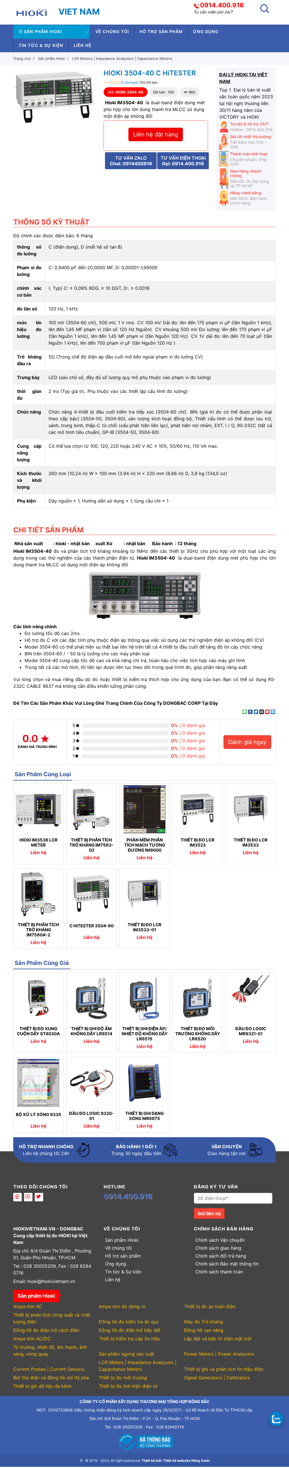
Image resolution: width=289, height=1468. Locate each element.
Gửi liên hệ (209, 1213)
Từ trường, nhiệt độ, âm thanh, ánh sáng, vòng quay (50, 1350)
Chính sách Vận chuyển (220, 1240)
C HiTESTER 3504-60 (91, 925)
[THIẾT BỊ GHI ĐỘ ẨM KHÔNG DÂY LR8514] (91, 998)
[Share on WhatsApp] (245, 712)
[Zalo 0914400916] (276, 1419)
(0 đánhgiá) (130, 82)
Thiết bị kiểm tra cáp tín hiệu (129, 1338)
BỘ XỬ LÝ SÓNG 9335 (38, 1114)
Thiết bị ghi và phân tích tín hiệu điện (223, 1369)
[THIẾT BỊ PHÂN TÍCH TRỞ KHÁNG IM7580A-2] (38, 894)
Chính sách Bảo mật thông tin (227, 1264)
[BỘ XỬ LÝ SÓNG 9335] (38, 1082)
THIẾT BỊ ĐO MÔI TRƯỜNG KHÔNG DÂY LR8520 (197, 1033)
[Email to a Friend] (261, 712)
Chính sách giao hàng (218, 1248)
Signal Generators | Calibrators (217, 1377)
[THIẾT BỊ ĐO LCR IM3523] (197, 809)
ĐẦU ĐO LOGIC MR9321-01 (250, 1031)
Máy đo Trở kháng (203, 1322)
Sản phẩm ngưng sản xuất (126, 1354)
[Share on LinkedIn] (273, 712)
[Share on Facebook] (250, 712)
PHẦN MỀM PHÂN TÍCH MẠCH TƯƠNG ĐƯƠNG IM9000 (144, 845)
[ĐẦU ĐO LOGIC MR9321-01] (250, 998)
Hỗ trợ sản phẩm (161, 31)
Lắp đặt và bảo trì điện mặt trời (217, 1338)
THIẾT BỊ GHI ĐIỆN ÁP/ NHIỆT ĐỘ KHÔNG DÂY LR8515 (145, 1033)
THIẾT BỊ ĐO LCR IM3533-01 (144, 927)
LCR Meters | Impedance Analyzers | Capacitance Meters (137, 1366)
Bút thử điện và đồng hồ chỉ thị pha (51, 1377)
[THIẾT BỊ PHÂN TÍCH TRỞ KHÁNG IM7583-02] (91, 809)
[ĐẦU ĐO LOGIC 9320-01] (91, 1082)
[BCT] (144, 1441)
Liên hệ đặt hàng (155, 134)
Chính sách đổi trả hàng (220, 1256)
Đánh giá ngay (247, 742)
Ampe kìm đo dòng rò (122, 1306)
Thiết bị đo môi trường (123, 1377)
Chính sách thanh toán (219, 1272)
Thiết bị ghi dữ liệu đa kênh (42, 1386)
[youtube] (28, 1197)
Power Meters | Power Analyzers (219, 1354)
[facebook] (17, 1197)
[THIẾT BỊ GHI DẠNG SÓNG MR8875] (144, 1082)
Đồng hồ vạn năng (203, 1330)
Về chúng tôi (112, 31)
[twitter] (39, 1197)
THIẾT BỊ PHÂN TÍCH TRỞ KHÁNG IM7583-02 (91, 845)
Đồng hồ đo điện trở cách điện (46, 1330)
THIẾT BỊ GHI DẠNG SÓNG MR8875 (144, 1116)
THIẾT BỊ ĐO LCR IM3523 (197, 843)
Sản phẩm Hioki (43, 31)
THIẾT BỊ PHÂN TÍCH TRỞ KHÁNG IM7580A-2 (38, 930)
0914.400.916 (222, 5)
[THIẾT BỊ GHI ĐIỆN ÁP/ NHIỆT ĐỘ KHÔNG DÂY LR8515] (144, 998)
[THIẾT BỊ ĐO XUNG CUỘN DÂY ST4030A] (38, 998)
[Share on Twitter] (256, 712)
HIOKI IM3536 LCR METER (38, 843)
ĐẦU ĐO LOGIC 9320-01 (91, 1116)
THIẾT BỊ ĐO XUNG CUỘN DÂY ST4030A (38, 1031)
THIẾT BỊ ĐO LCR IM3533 (251, 843)
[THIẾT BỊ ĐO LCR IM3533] (250, 809)
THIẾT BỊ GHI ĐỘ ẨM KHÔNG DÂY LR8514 (91, 1031)
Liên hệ (82, 45)
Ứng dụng (205, 31)
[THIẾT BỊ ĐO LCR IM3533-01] (144, 894)
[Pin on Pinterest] (267, 712)
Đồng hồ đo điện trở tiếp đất (130, 1330)
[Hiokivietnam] (31, 12)
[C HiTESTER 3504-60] (91, 894)
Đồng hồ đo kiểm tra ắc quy (129, 1322)
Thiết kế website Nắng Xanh (186, 1460)
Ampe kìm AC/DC (32, 1338)
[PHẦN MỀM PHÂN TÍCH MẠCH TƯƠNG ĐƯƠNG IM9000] (144, 809)
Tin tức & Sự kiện (41, 45)
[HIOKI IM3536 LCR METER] (38, 809)
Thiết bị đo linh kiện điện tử (128, 1386)
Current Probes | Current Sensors (48, 1369)
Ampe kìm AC (27, 1306)
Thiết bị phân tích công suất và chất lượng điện (51, 1318)
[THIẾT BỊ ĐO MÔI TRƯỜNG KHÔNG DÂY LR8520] (197, 998)
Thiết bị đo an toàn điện (209, 1306)
